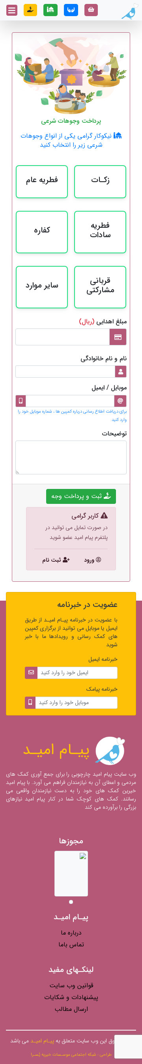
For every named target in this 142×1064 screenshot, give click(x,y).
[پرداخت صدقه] (71, 10)
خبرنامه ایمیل (103, 659)
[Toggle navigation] (11, 10)
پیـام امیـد (58, 750)
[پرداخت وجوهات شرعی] (50, 10)
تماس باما (71, 945)
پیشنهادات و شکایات (71, 997)
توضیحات (114, 433)
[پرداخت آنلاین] (30, 10)
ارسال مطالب (71, 1009)
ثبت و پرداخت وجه (77, 496)
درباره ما (71, 933)
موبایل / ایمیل (109, 387)
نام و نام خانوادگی (103, 358)
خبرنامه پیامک (102, 689)
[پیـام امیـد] (129, 11)
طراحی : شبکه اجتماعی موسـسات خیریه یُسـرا (71, 1054)
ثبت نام (52, 560)
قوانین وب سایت (71, 985)
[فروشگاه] (91, 10)
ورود (89, 560)
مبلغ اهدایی (103, 321)
